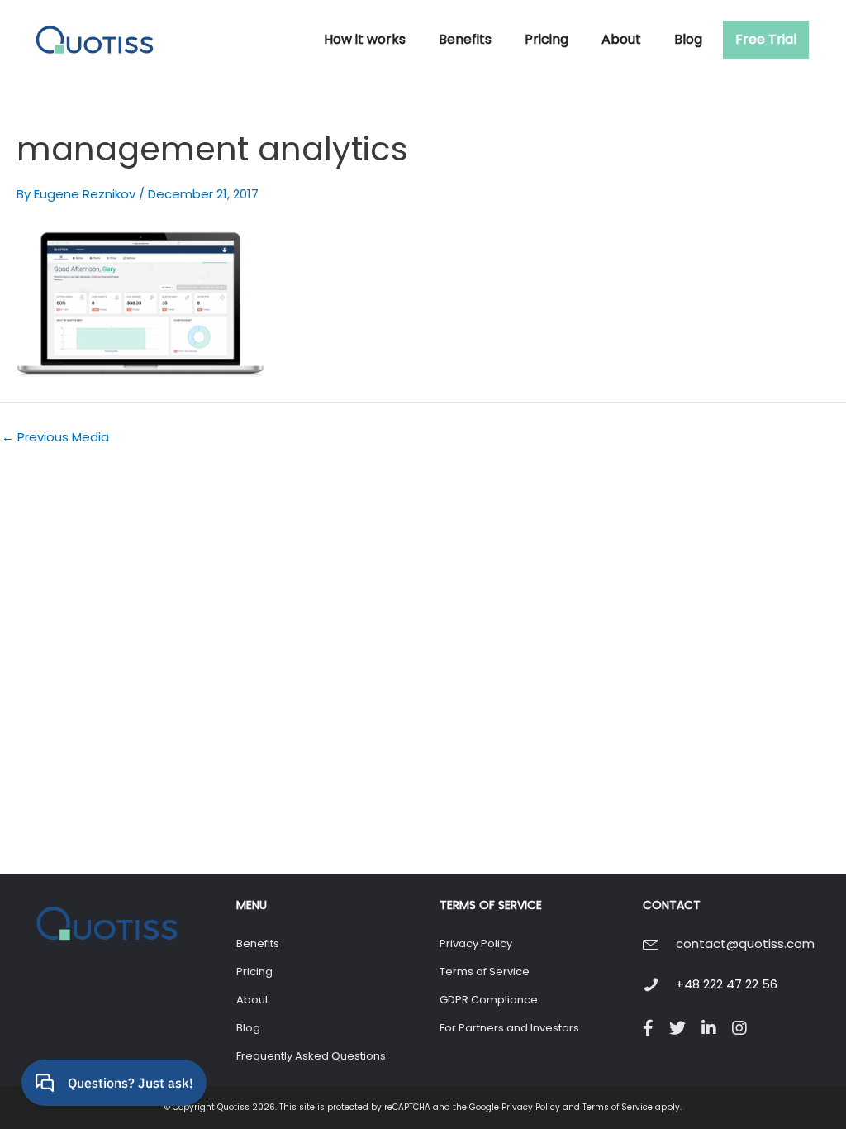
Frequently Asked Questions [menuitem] (311, 1056)
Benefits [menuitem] (257, 943)
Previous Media (55, 437)
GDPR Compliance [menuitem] (489, 1000)
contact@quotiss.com (745, 943)
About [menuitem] (252, 1000)
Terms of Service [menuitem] (485, 971)
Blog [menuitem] (248, 1028)
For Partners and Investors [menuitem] (509, 1028)
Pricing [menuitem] (254, 971)
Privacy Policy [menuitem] (476, 943)
